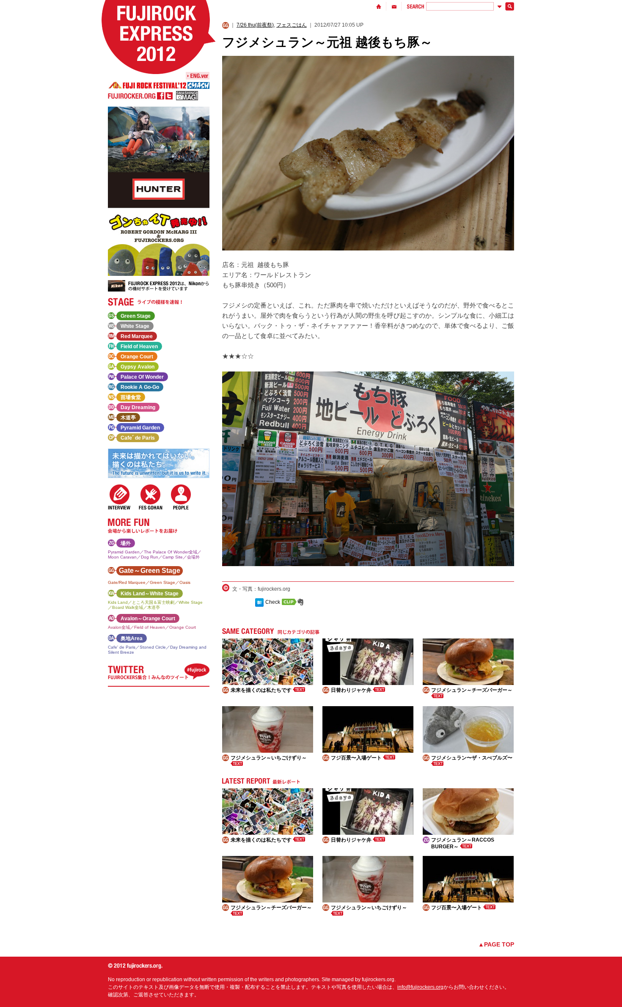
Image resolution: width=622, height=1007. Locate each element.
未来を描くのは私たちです (262, 690)
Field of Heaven (139, 346)
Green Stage (136, 316)
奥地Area (132, 638)
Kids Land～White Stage (150, 594)
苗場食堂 (131, 397)
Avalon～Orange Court (148, 619)
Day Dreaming (138, 407)
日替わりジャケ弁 (352, 690)
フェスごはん (291, 25)
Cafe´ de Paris (138, 438)
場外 (126, 543)
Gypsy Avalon (137, 367)
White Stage (135, 326)
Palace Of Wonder (142, 377)
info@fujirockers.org (420, 987)
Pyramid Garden (140, 428)
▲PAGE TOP (496, 944)
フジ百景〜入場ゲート (357, 758)
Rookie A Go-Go (140, 387)
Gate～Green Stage (149, 570)
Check (272, 602)
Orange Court (137, 357)
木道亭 (128, 418)
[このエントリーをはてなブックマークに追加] (259, 602)
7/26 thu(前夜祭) (255, 25)
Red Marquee (137, 336)
